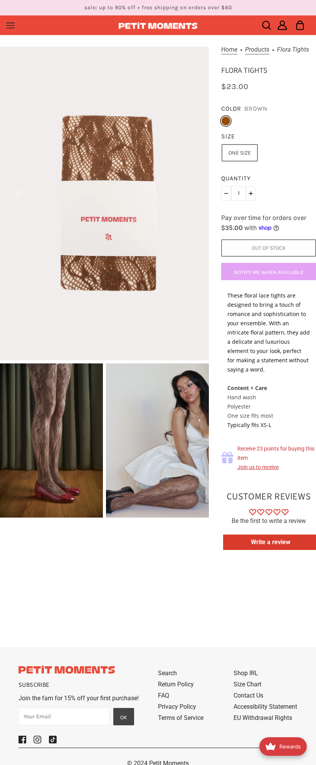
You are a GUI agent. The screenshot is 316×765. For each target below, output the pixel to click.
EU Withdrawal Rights (263, 717)
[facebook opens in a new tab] (22, 739)
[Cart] (300, 25)
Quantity (236, 178)
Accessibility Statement (265, 706)
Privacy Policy (177, 706)
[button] (226, 193)
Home (229, 50)
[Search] (266, 25)
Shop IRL (246, 673)
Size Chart (247, 684)
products (257, 50)
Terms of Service (180, 717)
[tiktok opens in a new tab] (53, 739)
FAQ (163, 695)
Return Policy (176, 684)
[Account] (282, 25)
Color (231, 108)
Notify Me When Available (269, 272)
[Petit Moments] (158, 25)
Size (228, 136)
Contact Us (248, 695)
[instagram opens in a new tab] (37, 739)
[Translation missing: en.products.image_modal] (104, 203)
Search (167, 673)
